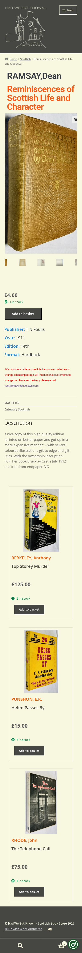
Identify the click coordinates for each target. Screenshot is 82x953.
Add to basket (23, 313)
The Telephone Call (30, 848)
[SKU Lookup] (50, 929)
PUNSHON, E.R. (26, 699)
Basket (53, 942)
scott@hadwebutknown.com (21, 385)
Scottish (25, 59)
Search (20, 946)
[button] (75, 119)
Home (13, 59)
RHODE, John (24, 840)
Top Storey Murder (30, 566)
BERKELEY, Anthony (31, 558)
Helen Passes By (28, 707)
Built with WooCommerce (23, 929)
